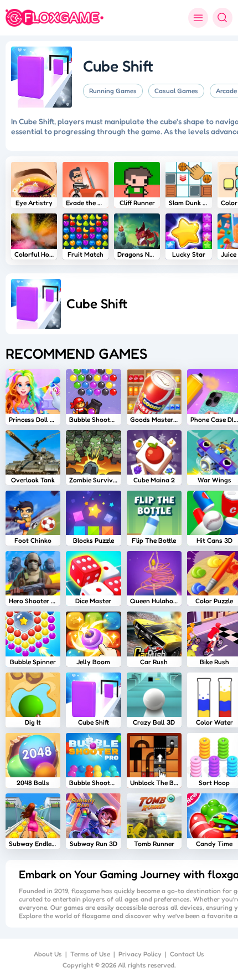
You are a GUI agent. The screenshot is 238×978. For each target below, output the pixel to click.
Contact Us (187, 954)
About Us (48, 954)
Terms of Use (90, 954)
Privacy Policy (140, 954)
